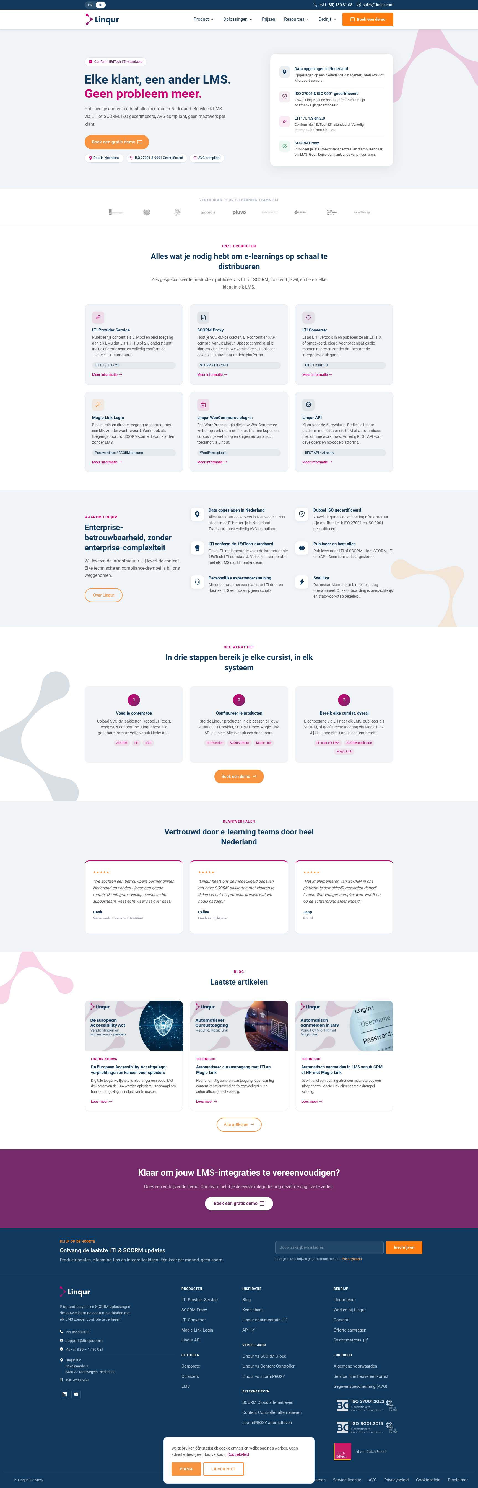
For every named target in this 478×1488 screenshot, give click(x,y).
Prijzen (268, 19)
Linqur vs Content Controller (268, 1366)
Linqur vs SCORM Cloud (264, 1356)
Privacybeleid (352, 1259)
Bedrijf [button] (325, 19)
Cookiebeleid (428, 1479)
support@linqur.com (84, 1340)
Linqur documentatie (262, 1319)
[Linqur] (102, 19)
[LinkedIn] (64, 1394)
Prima (186, 1469)
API (246, 1330)
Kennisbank (253, 1309)
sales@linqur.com (378, 4)
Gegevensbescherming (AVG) (360, 1386)
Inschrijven (404, 1247)
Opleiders (190, 1376)
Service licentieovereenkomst (361, 1376)
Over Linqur (103, 595)
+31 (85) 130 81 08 (336, 4)
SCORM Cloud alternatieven (267, 1402)
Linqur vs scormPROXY (263, 1376)
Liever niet (224, 1469)
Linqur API (191, 1340)
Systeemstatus (348, 1340)
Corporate (190, 1366)
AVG (373, 1479)
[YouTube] (76, 1394)
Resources (294, 19)
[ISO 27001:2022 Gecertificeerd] (376, 1405)
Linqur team (345, 1299)
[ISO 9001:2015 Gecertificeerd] (376, 1427)
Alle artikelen (236, 1124)
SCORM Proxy (194, 1309)
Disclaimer (458, 1479)
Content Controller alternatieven (272, 1412)
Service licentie (347, 1479)
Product (201, 19)
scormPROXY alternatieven (267, 1422)
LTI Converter (193, 1319)
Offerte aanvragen (350, 1330)
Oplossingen (235, 19)
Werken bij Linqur (350, 1309)
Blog (246, 1299)
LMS (185, 1386)
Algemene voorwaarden (355, 1366)
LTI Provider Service (199, 1299)
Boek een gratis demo (114, 142)
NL (102, 5)
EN (91, 5)
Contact (341, 1319)
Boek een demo (371, 19)
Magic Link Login (197, 1330)
